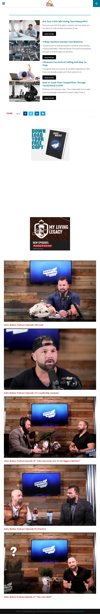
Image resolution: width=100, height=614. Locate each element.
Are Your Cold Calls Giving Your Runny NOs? (65, 21)
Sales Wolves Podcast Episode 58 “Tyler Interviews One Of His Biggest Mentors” (42, 461)
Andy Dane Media (77, 611)
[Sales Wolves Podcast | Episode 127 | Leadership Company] (50, 359)
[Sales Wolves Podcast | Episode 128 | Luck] (50, 291)
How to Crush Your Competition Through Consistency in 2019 (64, 84)
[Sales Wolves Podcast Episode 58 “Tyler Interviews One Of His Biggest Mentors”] (50, 427)
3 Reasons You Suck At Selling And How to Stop (64, 63)
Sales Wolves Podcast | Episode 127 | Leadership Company (31, 393)
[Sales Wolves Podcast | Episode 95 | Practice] (50, 495)
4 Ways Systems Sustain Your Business (62, 42)
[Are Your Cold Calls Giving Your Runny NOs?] (24, 30)
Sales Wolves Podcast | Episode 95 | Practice (25, 529)
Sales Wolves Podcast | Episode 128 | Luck (23, 325)
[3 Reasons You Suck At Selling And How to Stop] (24, 71)
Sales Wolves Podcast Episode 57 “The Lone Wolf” (28, 597)
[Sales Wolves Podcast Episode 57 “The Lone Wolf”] (50, 563)
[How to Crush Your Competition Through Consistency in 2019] (24, 91)
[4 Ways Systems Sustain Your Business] (24, 50)
